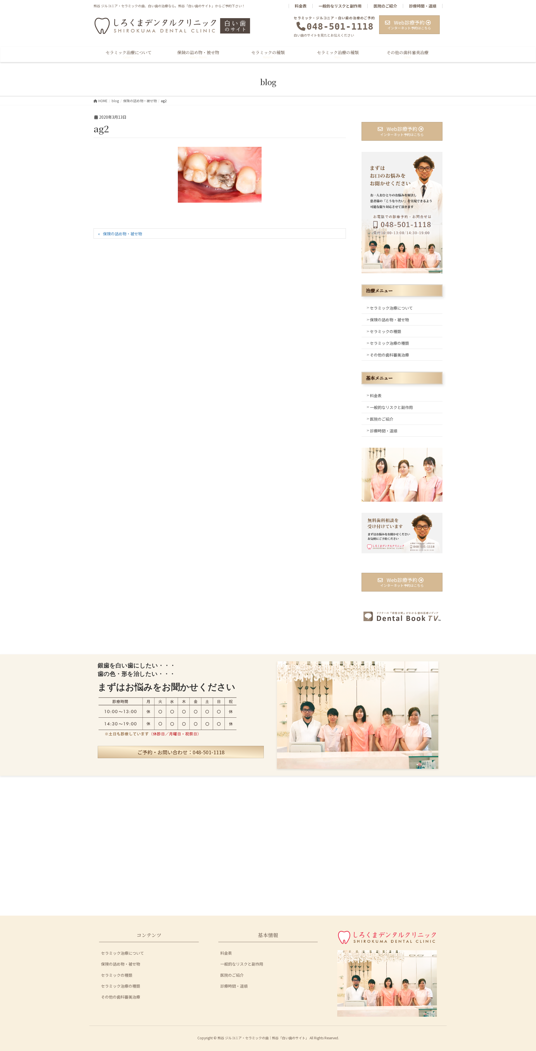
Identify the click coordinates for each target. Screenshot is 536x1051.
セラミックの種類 (385, 331)
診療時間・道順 (422, 6)
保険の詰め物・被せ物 (122, 233)
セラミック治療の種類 (389, 343)
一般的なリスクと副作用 (340, 6)
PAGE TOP (519, 1014)
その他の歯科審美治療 (389, 355)
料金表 (301, 6)
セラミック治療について (391, 308)
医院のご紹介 (385, 6)
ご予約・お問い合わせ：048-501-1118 (180, 752)
